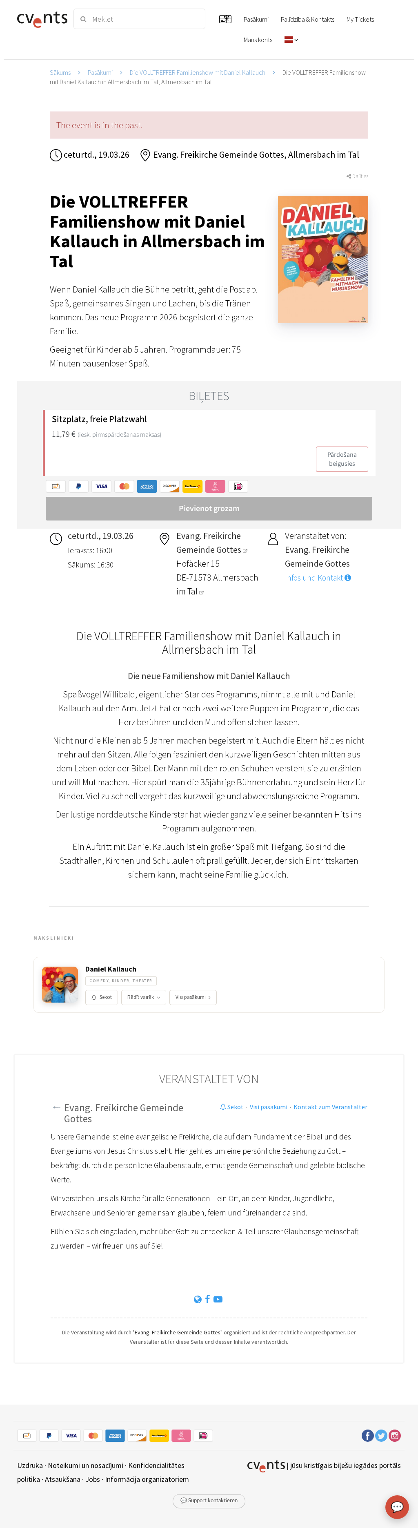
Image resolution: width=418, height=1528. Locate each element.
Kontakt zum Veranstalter (330, 1107)
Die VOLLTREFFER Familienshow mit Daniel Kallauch (197, 72)
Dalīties (359, 176)
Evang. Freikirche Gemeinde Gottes (123, 1113)
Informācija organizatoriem (147, 1479)
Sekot (106, 997)
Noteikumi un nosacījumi (85, 1465)
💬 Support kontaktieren (209, 1500)
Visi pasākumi (191, 997)
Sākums (60, 72)
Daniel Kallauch (110, 969)
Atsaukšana (62, 1479)
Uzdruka (30, 1465)
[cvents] (40, 19)
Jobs (92, 1479)
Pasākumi (100, 72)
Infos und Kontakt (315, 578)
